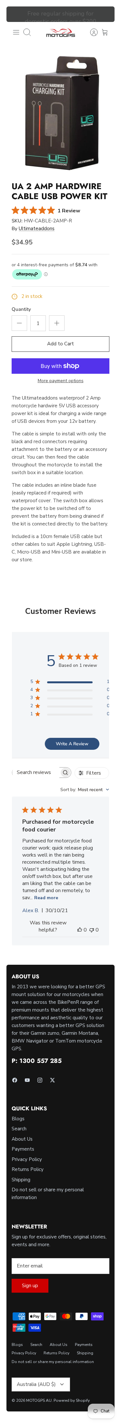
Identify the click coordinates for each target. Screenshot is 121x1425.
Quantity (21, 309)
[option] (60, 114)
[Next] (106, 14)
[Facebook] (14, 1080)
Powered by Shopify (72, 1400)
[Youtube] (27, 1080)
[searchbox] (35, 772)
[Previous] (15, 14)
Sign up (30, 1285)
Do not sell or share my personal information (53, 1361)
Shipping (21, 1179)
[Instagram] (40, 1080)
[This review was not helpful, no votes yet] (91, 929)
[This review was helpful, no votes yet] (79, 929)
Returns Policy (28, 1169)
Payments (23, 1149)
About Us (22, 1139)
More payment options (61, 381)
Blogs (18, 1118)
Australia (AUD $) (36, 1384)
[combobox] (84, 790)
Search (19, 1128)
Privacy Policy (27, 1159)
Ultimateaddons (37, 228)
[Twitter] (52, 1080)
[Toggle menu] (16, 32)
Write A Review (72, 744)
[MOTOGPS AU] (60, 32)
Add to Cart (60, 344)
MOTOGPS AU (39, 1400)
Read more (46, 898)
